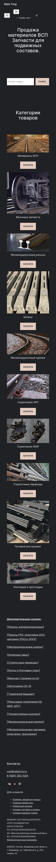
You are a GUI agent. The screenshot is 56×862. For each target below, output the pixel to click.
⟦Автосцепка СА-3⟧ (19, 686)
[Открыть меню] (7, 15)
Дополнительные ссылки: (24, 619)
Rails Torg (10, 4)
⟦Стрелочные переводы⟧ (22, 662)
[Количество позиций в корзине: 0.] (36, 15)
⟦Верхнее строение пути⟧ (23, 678)
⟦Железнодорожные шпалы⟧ (25, 646)
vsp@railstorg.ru (17, 771)
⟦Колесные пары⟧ (18, 654)
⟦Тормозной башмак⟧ (20, 693)
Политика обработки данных (27, 799)
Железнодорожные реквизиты (22, 840)
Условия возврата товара (25, 813)
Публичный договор (22, 806)
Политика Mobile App (23, 803)
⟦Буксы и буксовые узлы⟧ (23, 670)
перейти (28, 165)
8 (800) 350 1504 (17, 775)
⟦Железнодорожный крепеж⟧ (25, 721)
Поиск (42, 81)
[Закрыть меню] (16, 11)
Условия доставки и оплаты (26, 809)
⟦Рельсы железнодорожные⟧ (25, 626)
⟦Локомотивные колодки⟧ (23, 713)
